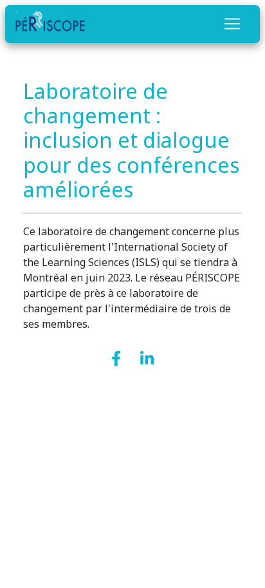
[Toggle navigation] (232, 24)
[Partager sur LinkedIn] (147, 359)
